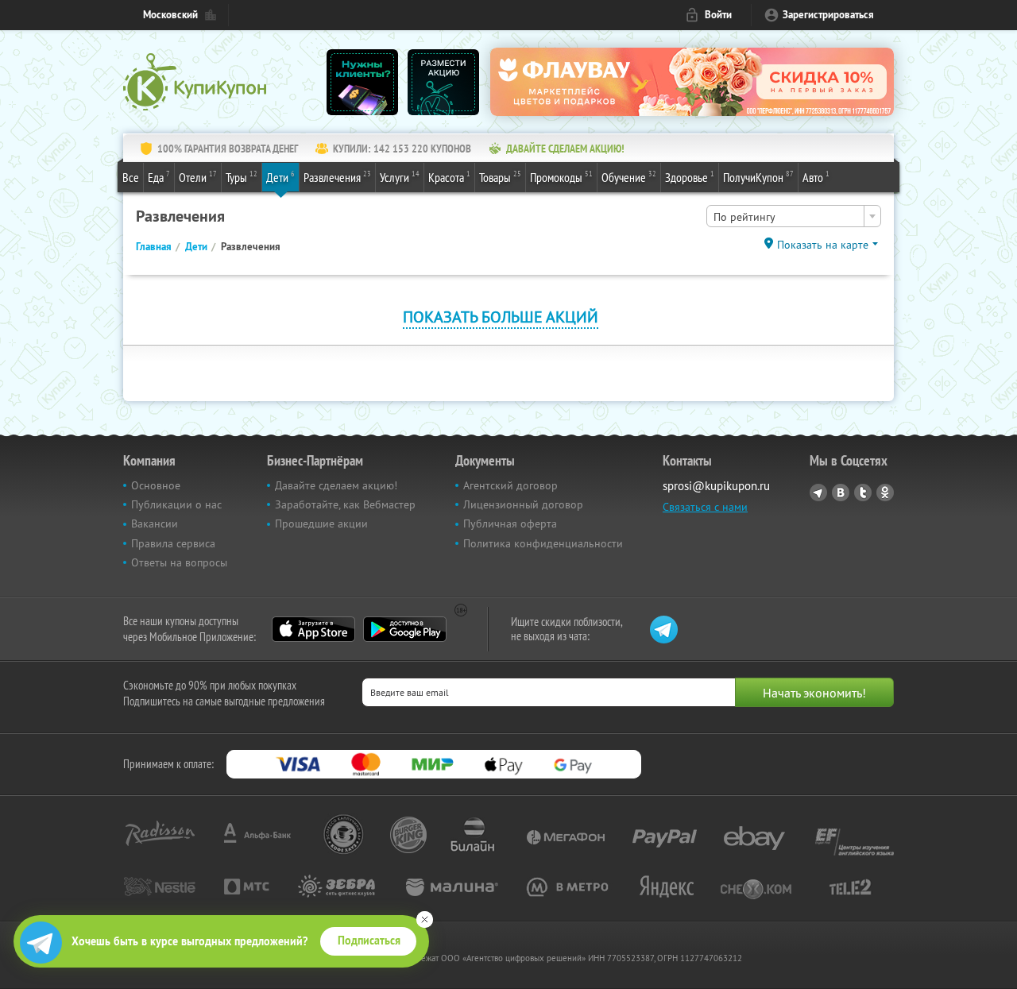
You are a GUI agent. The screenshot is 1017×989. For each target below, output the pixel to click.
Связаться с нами (705, 507)
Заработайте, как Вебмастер (345, 504)
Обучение (628, 176)
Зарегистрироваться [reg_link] (828, 14)
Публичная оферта (510, 523)
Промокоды (561, 176)
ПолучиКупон (758, 176)
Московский (170, 14)
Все (130, 177)
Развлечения (337, 176)
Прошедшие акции (321, 523)
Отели (198, 176)
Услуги (400, 176)
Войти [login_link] (718, 14)
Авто (815, 176)
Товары (500, 176)
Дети (280, 176)
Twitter (863, 492)
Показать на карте (822, 245)
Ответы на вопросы (179, 562)
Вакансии (154, 523)
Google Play (405, 629)
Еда (159, 176)
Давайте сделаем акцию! (336, 485)
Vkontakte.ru (840, 492)
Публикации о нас (176, 504)
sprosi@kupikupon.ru (716, 485)
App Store (313, 629)
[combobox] (793, 216)
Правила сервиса (173, 543)
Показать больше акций (500, 316)
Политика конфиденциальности (543, 543)
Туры (241, 176)
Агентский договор (510, 485)
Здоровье (689, 176)
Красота (449, 176)
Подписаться (369, 940)
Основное (155, 485)
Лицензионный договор (523, 504)
